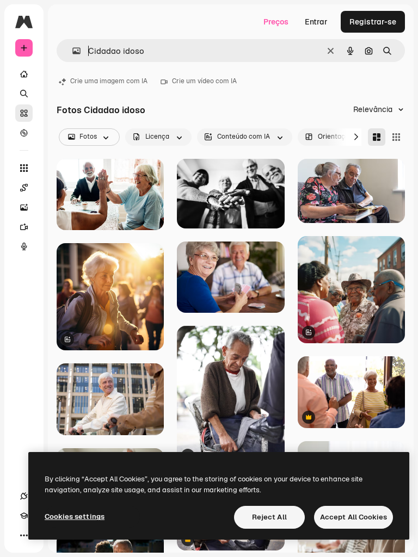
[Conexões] (24, 496)
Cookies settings (74, 516)
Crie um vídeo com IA (204, 81)
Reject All (269, 517)
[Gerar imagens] (24, 207)
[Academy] (24, 515)
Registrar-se (372, 22)
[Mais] (24, 535)
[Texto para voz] (24, 246)
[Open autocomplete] (72, 51)
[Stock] (24, 113)
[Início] (24, 74)
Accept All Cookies (353, 517)
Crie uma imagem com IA (108, 81)
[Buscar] (24, 93)
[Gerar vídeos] (24, 227)
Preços (275, 22)
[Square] (396, 137)
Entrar (316, 22)
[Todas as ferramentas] (24, 168)
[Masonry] (376, 137)
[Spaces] (24, 187)
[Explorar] (24, 132)
